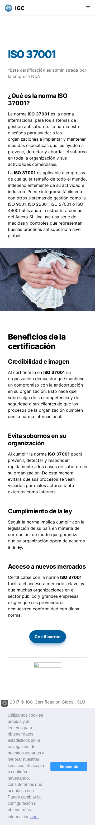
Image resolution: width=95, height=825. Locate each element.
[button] (8, 8)
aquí (34, 817)
